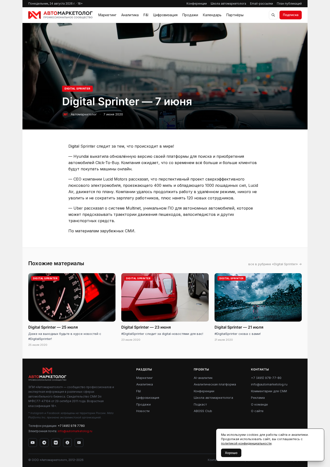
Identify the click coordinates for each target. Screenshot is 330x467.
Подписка (290, 15)
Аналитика (130, 15)
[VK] (55, 442)
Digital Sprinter (77, 88)
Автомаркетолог (84, 114)
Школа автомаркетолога (228, 3)
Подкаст (200, 404)
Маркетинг (107, 15)
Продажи (190, 15)
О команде (259, 404)
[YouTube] (32, 442)
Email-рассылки (261, 3)
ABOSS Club (203, 411)
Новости (143, 411)
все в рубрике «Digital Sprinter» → (275, 264)
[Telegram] (44, 442)
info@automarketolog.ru (75, 431)
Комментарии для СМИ (269, 391)
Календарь (212, 15)
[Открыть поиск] (273, 15)
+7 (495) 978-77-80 (266, 378)
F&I (145, 15)
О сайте (257, 411)
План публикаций (289, 3)
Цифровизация (165, 15)
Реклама (258, 397)
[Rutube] (79, 442)
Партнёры (235, 15)
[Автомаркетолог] (60, 15)
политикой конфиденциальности (246, 443)
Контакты (214, 460)
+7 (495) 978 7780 (71, 426)
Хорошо (231, 453)
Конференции (197, 3)
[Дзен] (67, 442)
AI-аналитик (203, 378)
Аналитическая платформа (215, 384)
